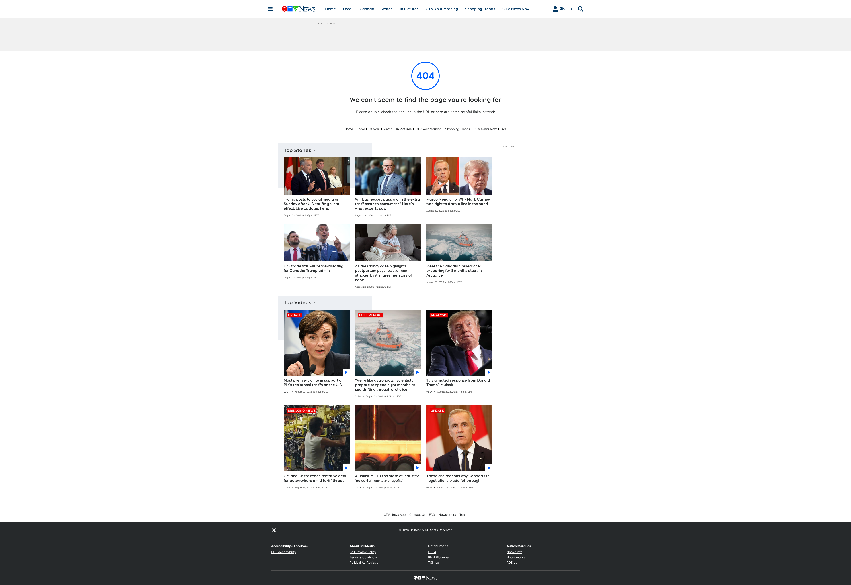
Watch (387, 9)
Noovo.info (514, 552)
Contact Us (417, 514)
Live (503, 129)
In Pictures (409, 9)
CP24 (432, 552)
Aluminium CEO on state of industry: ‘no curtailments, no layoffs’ (387, 478)
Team (463, 514)
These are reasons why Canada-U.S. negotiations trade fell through (458, 478)
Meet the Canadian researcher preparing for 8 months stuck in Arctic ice (454, 271)
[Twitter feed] (274, 530)
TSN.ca (433, 562)
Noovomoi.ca (516, 557)
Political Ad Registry (364, 562)
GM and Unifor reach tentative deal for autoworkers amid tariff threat (315, 478)
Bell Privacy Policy (363, 552)
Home (330, 9)
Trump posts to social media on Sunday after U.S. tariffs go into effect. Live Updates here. (311, 204)
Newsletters (447, 514)
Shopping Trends (480, 9)
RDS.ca (512, 562)
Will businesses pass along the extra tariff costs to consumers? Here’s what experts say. (387, 204)
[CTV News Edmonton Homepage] (298, 9)
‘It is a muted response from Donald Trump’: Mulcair (458, 382)
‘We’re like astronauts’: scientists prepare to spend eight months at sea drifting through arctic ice (385, 385)
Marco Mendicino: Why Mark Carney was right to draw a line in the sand (458, 201)
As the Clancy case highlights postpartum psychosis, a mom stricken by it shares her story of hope (383, 273)
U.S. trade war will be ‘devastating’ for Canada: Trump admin (314, 268)
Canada (367, 9)
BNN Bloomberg (440, 557)
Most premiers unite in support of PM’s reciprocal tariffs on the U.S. (313, 382)
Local (348, 9)
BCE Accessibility (283, 552)
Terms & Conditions (364, 557)
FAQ (432, 514)
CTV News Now (515, 9)
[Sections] (270, 8)
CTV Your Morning (442, 9)
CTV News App (395, 514)
